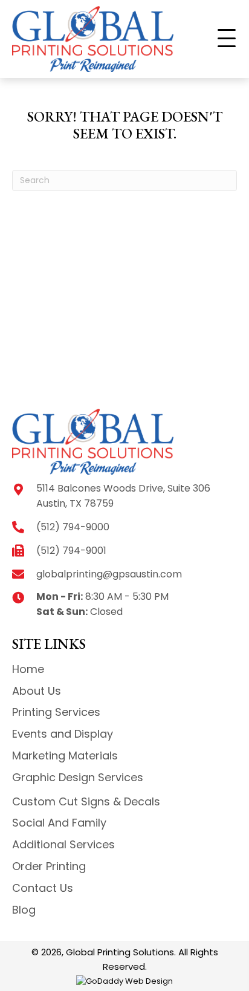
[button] (227, 38)
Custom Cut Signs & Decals (86, 801)
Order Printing (49, 866)
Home (28, 669)
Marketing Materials (65, 755)
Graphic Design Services (77, 777)
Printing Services (56, 712)
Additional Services (63, 844)
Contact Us (42, 887)
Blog (24, 909)
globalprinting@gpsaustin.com (109, 574)
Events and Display (62, 733)
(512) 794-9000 (72, 527)
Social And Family (59, 822)
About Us (36, 690)
